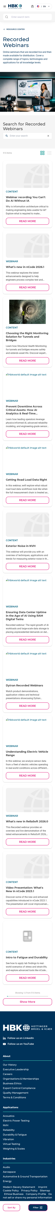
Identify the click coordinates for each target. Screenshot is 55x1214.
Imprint (42, 1187)
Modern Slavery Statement (19, 1187)
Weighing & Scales (14, 1148)
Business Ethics (12, 1083)
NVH (5, 1125)
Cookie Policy (11, 1190)
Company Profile (36, 1194)
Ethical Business (13, 1194)
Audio (6, 1167)
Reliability (9, 1130)
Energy (7, 1181)
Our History (10, 1064)
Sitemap (45, 1190)
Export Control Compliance (19, 1088)
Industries (9, 1158)
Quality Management (15, 1092)
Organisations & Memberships (21, 1078)
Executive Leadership (16, 1069)
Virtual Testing (11, 1144)
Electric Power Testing (16, 1120)
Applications (10, 1107)
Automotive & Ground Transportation (25, 1176)
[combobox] (27, 17)
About (6, 1056)
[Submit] (6, 17)
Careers (7, 1074)
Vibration (8, 1139)
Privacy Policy (29, 1190)
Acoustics (8, 1116)
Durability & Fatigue (15, 1134)
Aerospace (9, 1172)
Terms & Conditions (14, 1097)
